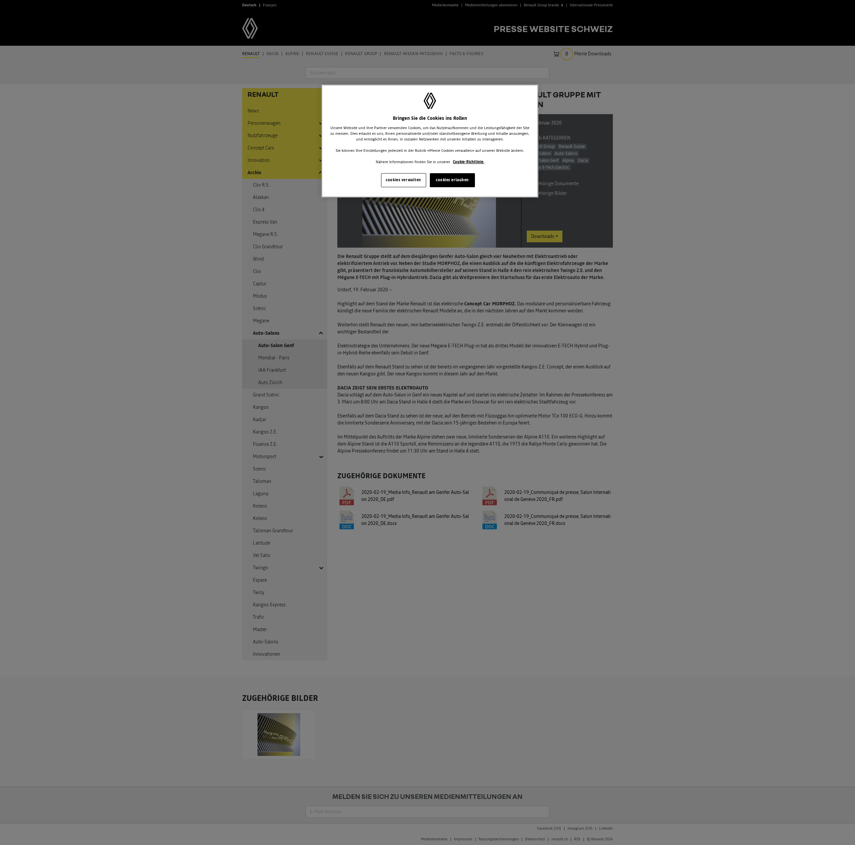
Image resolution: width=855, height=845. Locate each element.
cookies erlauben (452, 180)
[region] (429, 141)
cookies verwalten (403, 180)
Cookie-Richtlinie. (468, 162)
